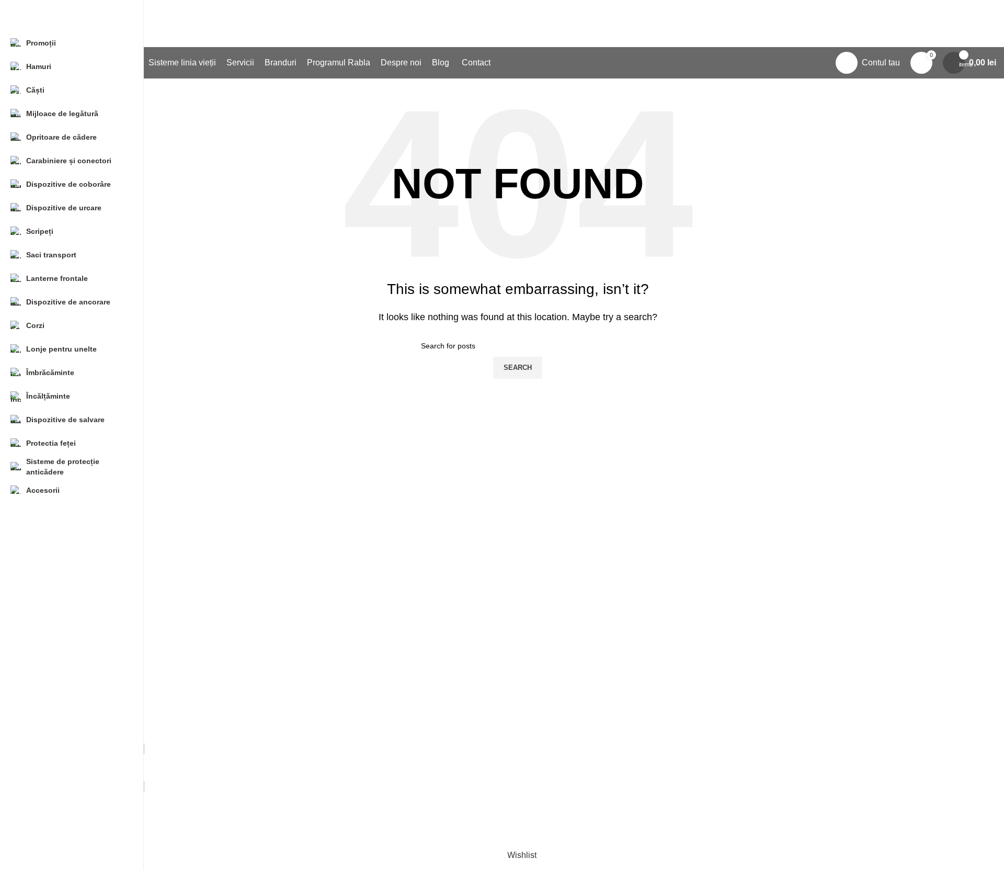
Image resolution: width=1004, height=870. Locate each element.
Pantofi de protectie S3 (730, 560)
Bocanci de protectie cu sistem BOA (754, 658)
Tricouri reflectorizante (404, 619)
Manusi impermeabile (403, 724)
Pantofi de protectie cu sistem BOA (752, 580)
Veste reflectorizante (401, 560)
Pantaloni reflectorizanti (407, 599)
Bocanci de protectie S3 (732, 619)
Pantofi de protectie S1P (733, 541)
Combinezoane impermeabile (418, 743)
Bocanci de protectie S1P (735, 599)
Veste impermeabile (400, 685)
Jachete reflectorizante (405, 541)
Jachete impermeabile (404, 704)
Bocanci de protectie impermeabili (751, 639)
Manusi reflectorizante (404, 580)
